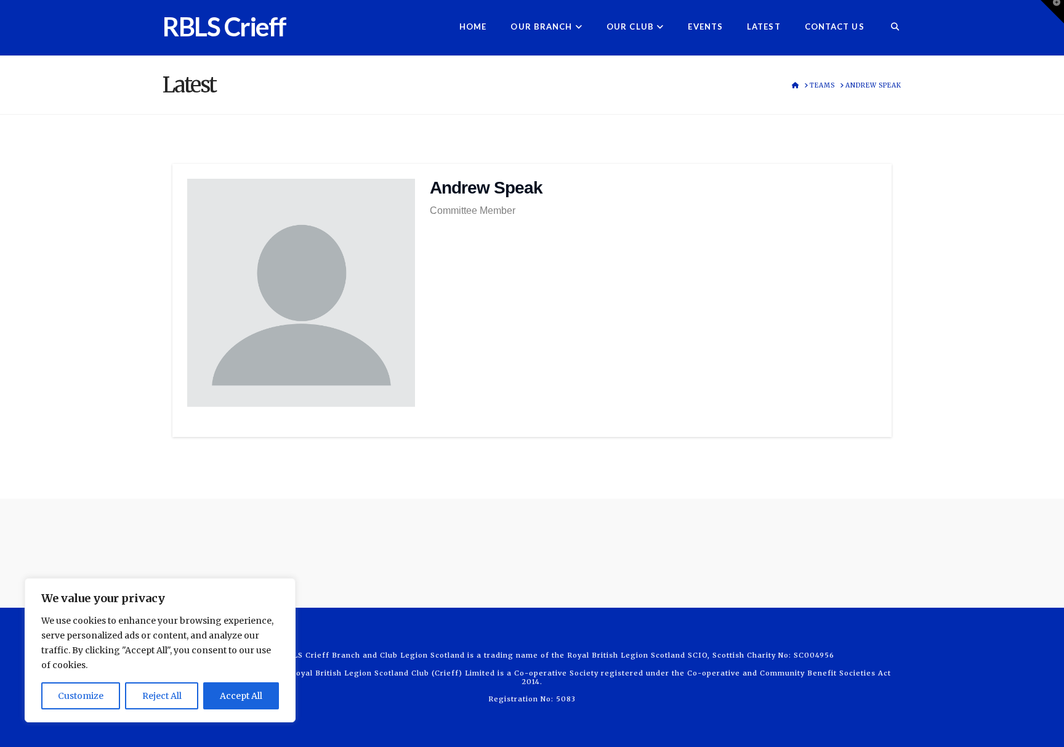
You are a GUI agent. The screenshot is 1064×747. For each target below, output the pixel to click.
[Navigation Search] (888, 27)
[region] (160, 650)
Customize (80, 695)
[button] (1052, 11)
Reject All (162, 695)
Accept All (241, 695)
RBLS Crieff (224, 26)
